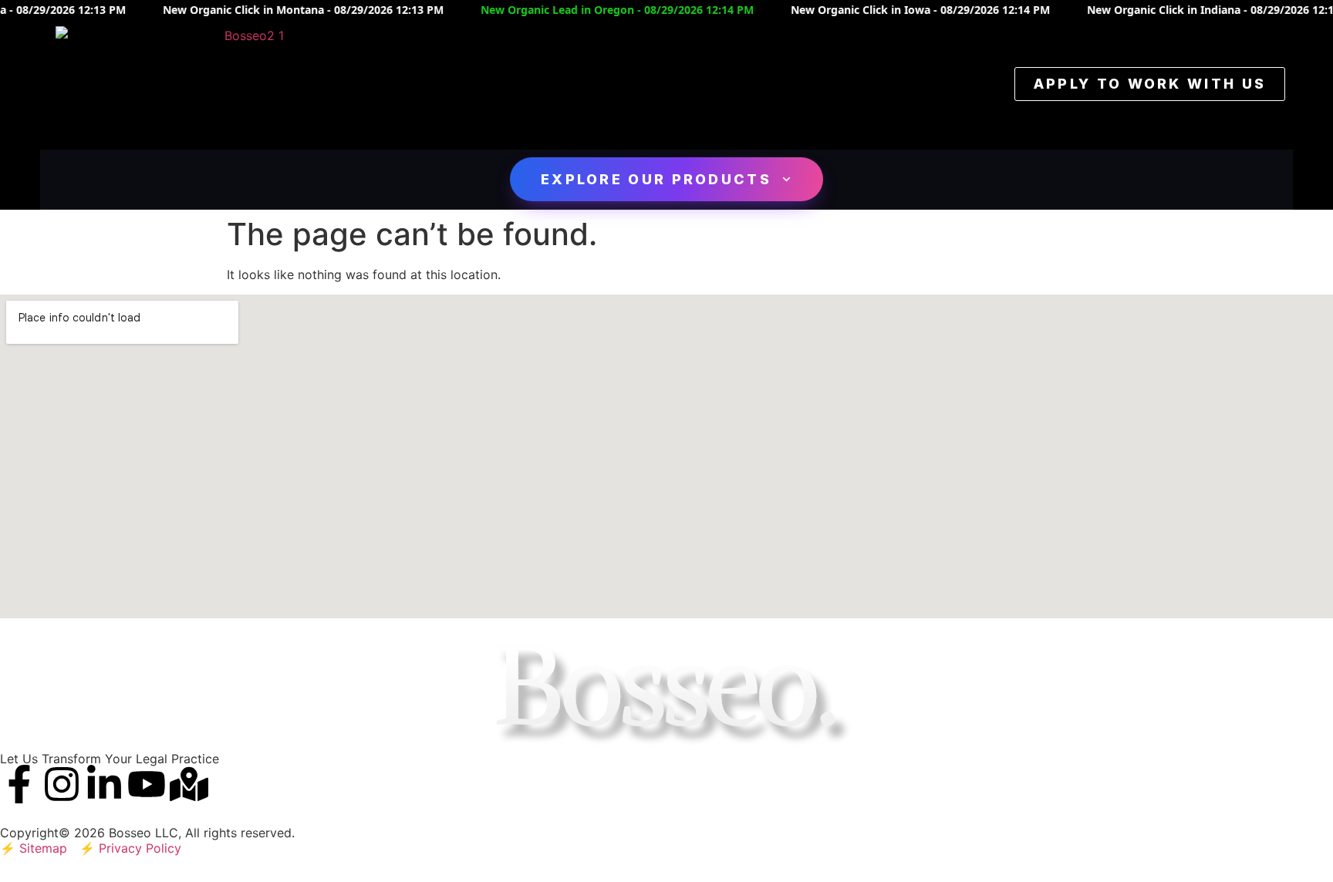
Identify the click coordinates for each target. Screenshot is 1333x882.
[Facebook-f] (19, 784)
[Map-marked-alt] (189, 784)
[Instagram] (61, 784)
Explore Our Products (656, 179)
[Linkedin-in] (104, 784)
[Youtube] (146, 784)
